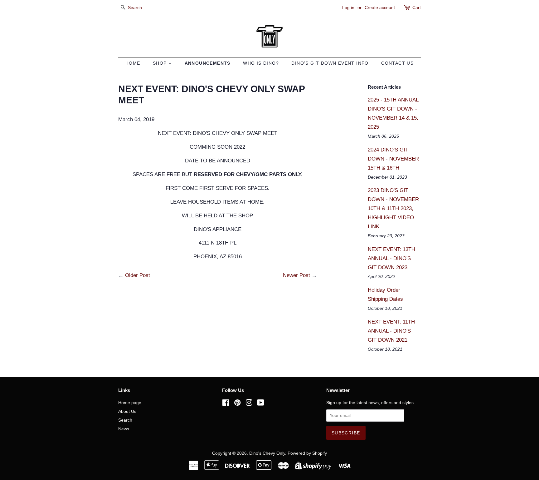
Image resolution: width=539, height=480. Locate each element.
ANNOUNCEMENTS (208, 63)
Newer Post (296, 275)
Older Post (137, 275)
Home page (129, 402)
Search (125, 420)
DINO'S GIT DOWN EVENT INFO (329, 63)
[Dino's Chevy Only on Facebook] (225, 403)
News (123, 428)
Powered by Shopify (307, 453)
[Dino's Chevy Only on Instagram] (248, 403)
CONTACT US (397, 63)
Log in (348, 7)
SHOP (160, 63)
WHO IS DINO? (261, 63)
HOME (132, 63)
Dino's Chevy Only (267, 453)
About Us (127, 411)
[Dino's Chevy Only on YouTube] (260, 403)
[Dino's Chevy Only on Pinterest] (237, 403)
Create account (380, 7)
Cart (416, 7)
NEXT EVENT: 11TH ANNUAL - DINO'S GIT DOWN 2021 (391, 331)
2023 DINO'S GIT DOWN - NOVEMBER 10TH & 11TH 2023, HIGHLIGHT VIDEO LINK (393, 208)
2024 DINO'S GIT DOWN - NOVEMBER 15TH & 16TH (393, 159)
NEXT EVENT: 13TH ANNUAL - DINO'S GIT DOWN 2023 (391, 258)
